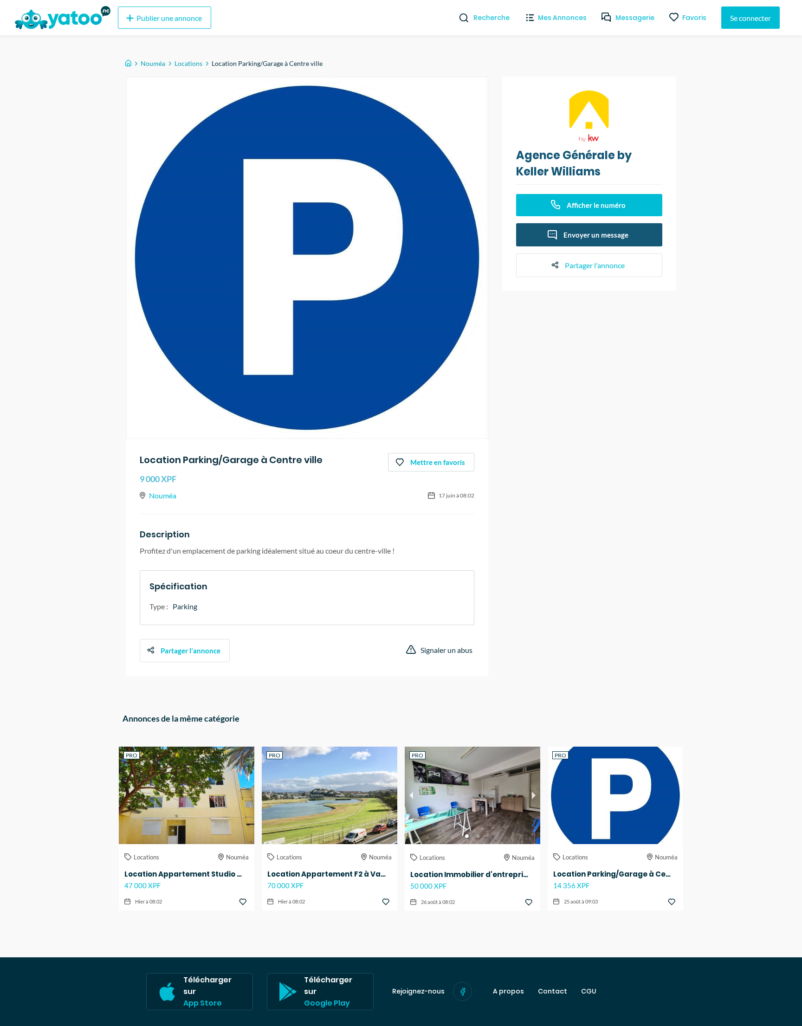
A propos (508, 991)
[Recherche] (460, 17)
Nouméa (153, 63)
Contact (552, 991)
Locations (188, 63)
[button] (467, 836)
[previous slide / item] (411, 795)
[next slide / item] (533, 795)
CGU (588, 991)
